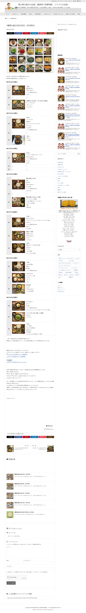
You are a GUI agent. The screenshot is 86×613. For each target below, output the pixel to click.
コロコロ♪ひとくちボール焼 (64, 263)
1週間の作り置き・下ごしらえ (64, 171)
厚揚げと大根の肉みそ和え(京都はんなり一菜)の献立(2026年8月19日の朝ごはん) (72, 135)
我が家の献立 (60, 162)
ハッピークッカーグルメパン (65, 265)
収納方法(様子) (69, 272)
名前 (8, 560)
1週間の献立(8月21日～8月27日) (22, 474)
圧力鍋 (76, 272)
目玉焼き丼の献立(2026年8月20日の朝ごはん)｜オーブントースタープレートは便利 (72, 116)
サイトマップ (60, 1)
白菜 (59, 277)
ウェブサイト (9, 566)
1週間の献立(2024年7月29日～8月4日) (24, 512)
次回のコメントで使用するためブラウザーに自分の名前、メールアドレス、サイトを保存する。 (28, 572)
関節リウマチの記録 (62, 192)
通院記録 (71, 277)
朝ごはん (72, 274)
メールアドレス (27, 560)
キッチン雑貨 (60, 183)
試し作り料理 (60, 173)
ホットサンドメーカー (63, 267)
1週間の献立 (14, 18)
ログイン (59, 285)
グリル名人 (71, 260)
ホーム (7, 18)
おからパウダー (70, 258)
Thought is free (50, 609)
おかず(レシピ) (61, 167)
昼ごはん (66, 274)
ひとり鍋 (60, 260)
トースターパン (75, 263)
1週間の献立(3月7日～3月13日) (22, 493)
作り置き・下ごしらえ (62, 169)
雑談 (59, 187)
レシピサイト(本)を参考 (63, 176)
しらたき (77, 258)
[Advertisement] (18, 411)
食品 (59, 180)
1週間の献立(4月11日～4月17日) (22, 502)
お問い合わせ (54, 1)
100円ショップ (62, 258)
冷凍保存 (60, 272)
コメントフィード (61, 289)
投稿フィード (60, 287)
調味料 (59, 178)
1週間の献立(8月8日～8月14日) (22, 483)
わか (53, 429)
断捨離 (59, 189)
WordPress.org (61, 291)
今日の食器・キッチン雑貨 (63, 185)
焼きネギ (77, 274)
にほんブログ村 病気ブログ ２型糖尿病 (16, 356)
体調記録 (76, 270)
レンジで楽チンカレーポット (65, 270)
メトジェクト (74, 267)
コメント (8, 546)
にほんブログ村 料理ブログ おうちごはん (17, 362)
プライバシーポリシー (68, 1)
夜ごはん (60, 274)
